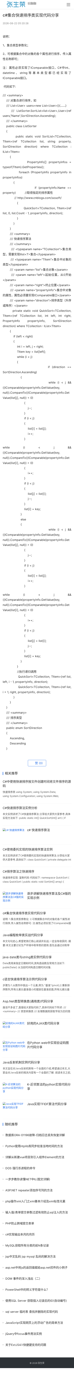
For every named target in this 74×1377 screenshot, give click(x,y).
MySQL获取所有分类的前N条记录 (27, 1245)
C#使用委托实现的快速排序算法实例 (28, 849)
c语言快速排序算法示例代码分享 (25, 979)
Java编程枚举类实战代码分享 (23, 935)
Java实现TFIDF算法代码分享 (47, 1104)
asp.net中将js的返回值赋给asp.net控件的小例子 (36, 1267)
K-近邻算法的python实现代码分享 (49, 1087)
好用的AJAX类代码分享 (43, 1023)
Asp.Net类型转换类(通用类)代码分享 (28, 1001)
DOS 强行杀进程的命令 (20, 1168)
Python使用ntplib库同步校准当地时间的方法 (34, 1146)
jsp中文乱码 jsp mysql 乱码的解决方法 (30, 1256)
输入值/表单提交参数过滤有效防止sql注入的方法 (36, 1212)
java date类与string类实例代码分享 (27, 957)
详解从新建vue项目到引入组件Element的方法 (34, 1157)
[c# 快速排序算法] (14, 835)
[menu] (68, 4)
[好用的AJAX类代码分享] (14, 1028)
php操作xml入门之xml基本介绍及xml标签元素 (35, 1201)
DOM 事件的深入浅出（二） (23, 1278)
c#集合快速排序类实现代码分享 (24, 913)
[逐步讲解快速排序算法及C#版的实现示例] (14, 899)
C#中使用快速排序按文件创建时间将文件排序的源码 (37, 784)
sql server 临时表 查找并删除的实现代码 (31, 1311)
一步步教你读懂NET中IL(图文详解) (27, 1179)
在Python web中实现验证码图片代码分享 (48, 1045)
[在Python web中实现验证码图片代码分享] (14, 1048)
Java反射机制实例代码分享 (21, 1062)
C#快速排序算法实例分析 (20, 808)
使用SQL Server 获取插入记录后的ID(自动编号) (36, 1300)
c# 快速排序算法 (38, 830)
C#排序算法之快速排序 (18, 871)
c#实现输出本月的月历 (20, 1234)
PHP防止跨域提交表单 (19, 1223)
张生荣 (41, 1363)
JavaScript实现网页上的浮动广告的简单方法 (34, 1322)
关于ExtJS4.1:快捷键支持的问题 (25, 1345)
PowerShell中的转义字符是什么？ (27, 1289)
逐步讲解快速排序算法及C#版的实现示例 (49, 896)
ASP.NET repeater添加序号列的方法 (29, 1190)
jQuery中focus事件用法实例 (23, 1334)
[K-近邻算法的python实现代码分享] (14, 1090)
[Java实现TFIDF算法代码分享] (14, 1109)
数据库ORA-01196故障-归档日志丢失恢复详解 (35, 1135)
